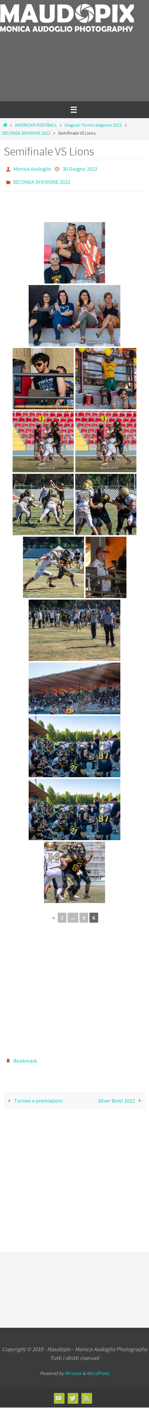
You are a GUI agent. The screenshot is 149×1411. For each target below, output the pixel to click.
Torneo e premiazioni (38, 1095)
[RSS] (86, 1393)
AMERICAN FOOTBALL (36, 125)
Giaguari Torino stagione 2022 (93, 125)
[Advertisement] (48, 73)
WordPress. (98, 1368)
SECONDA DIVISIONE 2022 (26, 133)
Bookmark (25, 1056)
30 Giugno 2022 (80, 168)
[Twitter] (73, 1393)
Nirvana (73, 1368)
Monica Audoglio (32, 168)
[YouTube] (59, 1393)
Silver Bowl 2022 (117, 1095)
